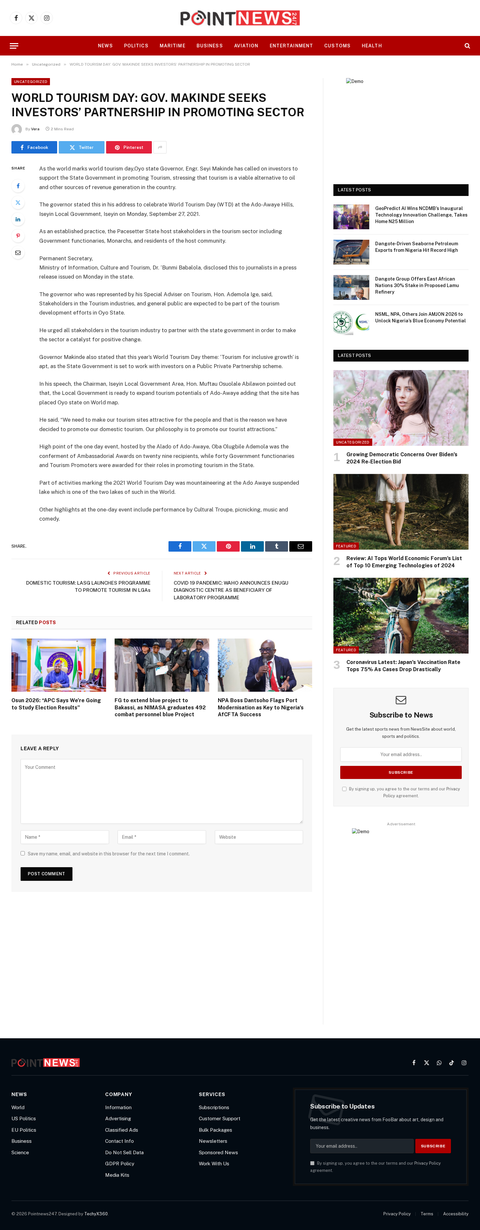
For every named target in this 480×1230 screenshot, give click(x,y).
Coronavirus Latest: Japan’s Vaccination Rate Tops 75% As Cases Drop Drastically (403, 665)
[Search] (466, 46)
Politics (136, 45)
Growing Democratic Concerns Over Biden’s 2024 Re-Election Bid (401, 458)
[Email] (17, 252)
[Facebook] (17, 185)
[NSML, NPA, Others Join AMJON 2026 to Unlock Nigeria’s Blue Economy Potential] (351, 322)
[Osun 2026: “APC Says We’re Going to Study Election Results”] (58, 665)
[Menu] (14, 46)
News (105, 45)
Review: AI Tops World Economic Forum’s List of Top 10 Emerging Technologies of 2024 (404, 562)
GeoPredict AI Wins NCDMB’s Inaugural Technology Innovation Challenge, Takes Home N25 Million (421, 215)
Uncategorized (30, 82)
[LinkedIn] (17, 219)
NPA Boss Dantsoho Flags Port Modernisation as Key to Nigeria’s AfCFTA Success (261, 707)
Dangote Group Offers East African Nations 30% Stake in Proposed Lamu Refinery (417, 285)
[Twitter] (17, 202)
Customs (337, 45)
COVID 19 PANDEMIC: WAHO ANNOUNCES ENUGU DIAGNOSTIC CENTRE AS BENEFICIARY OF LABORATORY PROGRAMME (231, 590)
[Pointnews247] (240, 18)
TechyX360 (96, 1213)
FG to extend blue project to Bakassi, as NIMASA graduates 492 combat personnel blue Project (160, 707)
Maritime (172, 45)
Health (372, 45)
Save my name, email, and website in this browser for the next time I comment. (109, 853)
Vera (35, 129)
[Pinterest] (17, 235)
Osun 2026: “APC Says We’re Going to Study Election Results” (56, 704)
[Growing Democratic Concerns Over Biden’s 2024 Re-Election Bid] (401, 408)
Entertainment (291, 45)
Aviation (246, 45)
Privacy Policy (427, 1163)
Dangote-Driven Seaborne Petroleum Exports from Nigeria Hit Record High (416, 247)
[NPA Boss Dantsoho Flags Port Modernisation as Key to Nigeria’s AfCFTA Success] (265, 665)
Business (210, 45)
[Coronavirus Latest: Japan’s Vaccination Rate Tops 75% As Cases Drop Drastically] (401, 616)
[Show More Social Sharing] (160, 147)
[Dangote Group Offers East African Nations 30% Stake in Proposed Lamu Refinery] (351, 287)
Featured (346, 546)
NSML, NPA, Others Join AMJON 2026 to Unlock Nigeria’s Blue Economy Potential (420, 317)
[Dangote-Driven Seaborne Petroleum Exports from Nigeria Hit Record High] (351, 252)
